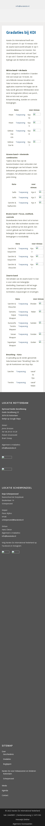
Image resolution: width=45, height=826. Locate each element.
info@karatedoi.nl (22, 6)
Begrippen (7, 764)
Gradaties (7, 759)
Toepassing (20, 115)
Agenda (5, 790)
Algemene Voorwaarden (22, 824)
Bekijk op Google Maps (11, 419)
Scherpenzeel (8, 778)
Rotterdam (7, 773)
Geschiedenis (8, 754)
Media (4, 785)
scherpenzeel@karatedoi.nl (13, 520)
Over (4, 751)
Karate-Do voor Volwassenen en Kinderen (19, 771)
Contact (5, 795)
